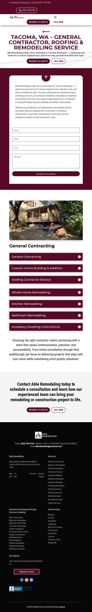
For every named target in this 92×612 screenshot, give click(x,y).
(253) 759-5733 (28, 10)
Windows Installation (56, 479)
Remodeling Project (55, 499)
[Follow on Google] (31, 580)
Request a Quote (38, 22)
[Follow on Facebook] (22, 580)
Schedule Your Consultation (46, 174)
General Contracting (55, 461)
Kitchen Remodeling (55, 468)
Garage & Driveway (55, 482)
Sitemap (62, 607)
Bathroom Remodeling (56, 465)
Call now (58, 22)
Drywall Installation (55, 475)
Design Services (54, 503)
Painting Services (54, 489)
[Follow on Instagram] (27, 580)
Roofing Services (54, 496)
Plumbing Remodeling (56, 486)
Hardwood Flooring (55, 472)
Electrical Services (55, 492)
